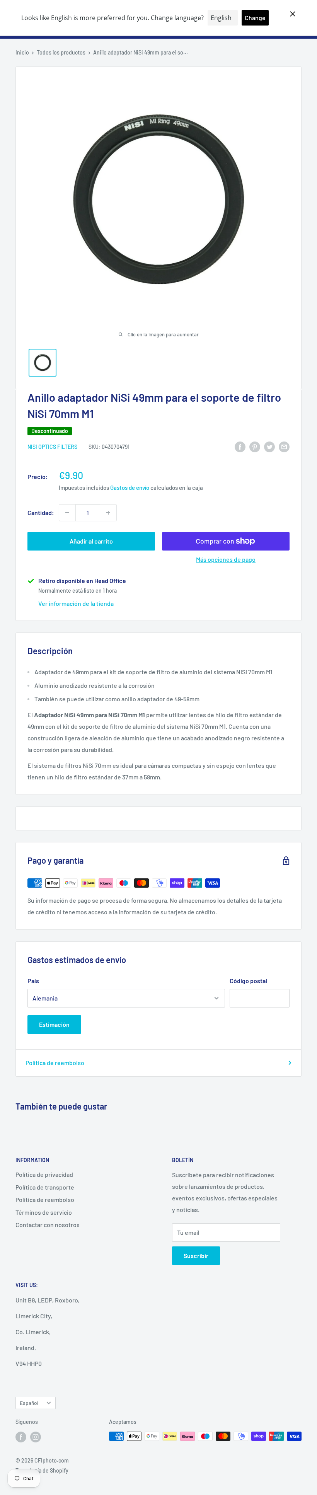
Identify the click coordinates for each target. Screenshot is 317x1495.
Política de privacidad (44, 1174)
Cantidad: (40, 512)
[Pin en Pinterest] (254, 446)
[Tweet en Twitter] (269, 446)
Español (29, 1403)
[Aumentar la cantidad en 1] (108, 513)
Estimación (54, 1024)
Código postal (248, 980)
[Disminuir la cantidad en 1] (67, 513)
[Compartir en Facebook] (240, 446)
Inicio (22, 52)
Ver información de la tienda (76, 603)
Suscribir (196, 1255)
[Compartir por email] (284, 446)
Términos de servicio (43, 1212)
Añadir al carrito (91, 541)
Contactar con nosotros (47, 1224)
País (33, 980)
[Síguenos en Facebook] (20, 1437)
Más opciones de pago (226, 559)
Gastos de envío (129, 487)
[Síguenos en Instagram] (35, 1437)
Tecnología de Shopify (41, 1470)
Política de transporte (44, 1187)
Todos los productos (61, 52)
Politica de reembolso (44, 1199)
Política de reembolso (55, 1062)
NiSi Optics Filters (52, 446)
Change (255, 17)
